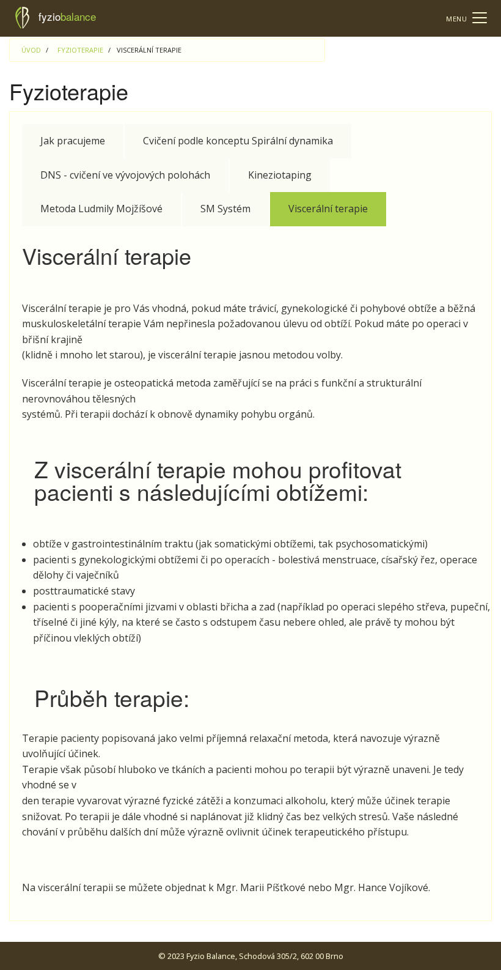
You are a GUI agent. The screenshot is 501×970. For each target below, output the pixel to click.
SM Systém (225, 208)
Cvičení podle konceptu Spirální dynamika (238, 140)
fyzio (67, 16)
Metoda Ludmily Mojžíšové (101, 208)
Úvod (31, 49)
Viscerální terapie (328, 208)
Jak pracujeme (72, 140)
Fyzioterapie (80, 49)
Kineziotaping (280, 175)
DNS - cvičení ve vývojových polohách (125, 175)
